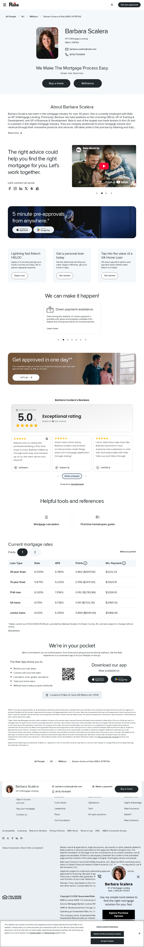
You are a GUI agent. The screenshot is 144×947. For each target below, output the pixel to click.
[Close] (139, 933)
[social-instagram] (15, 188)
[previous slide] (97, 193)
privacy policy (35, 933)
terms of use (50, 933)
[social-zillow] (37, 188)
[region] (72, 934)
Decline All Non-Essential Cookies (107, 934)
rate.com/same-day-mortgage (108, 737)
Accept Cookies (107, 941)
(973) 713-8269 (63, 791)
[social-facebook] (9, 188)
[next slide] (111, 193)
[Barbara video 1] (104, 166)
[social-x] (26, 188)
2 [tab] (35, 552)
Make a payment (104, 786)
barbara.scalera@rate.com (68, 786)
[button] (4, 4)
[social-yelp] (31, 188)
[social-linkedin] (20, 188)
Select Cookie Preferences (107, 927)
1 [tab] (22, 552)
